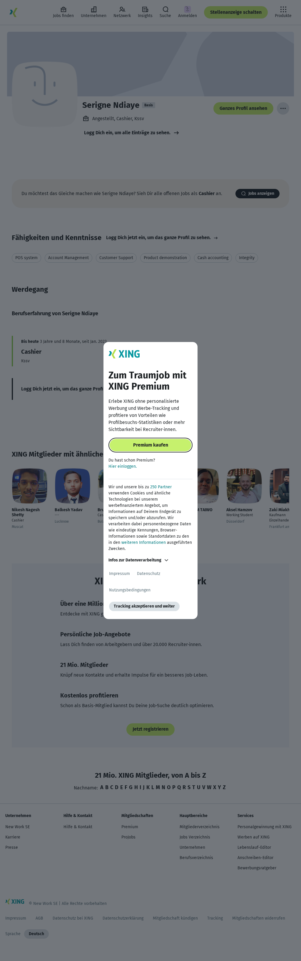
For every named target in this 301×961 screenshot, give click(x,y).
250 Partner (161, 486)
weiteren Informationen (143, 542)
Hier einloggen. (122, 466)
